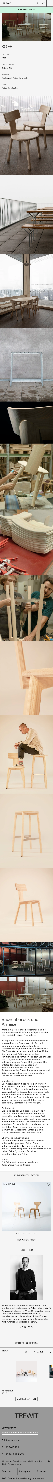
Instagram (24, 1471)
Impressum (38, 1478)
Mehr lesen (26, 1327)
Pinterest (42, 1471)
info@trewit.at (12, 1440)
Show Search (36, 3)
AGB (4, 1478)
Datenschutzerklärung (19, 1478)
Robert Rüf (7, 68)
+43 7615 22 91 (12, 1447)
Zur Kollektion (26, 1399)
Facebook (7, 1471)
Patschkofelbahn (10, 88)
